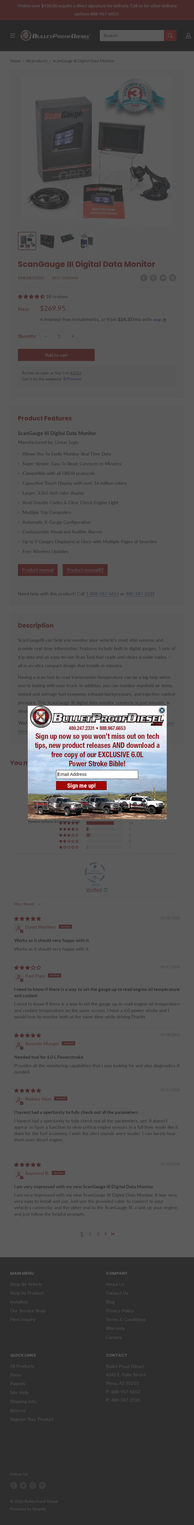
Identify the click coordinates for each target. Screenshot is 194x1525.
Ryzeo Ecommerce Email (62, 822)
